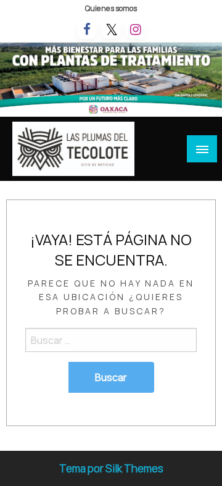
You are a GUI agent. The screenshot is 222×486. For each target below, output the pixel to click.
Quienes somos (111, 8)
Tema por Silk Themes (111, 468)
